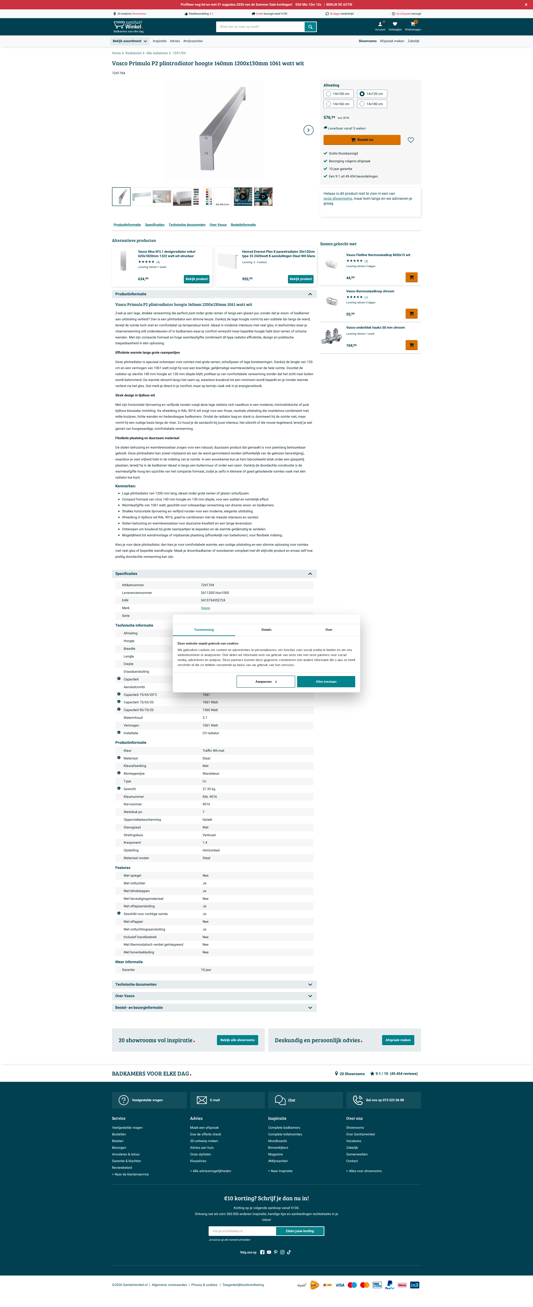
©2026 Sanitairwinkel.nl (130, 1284)
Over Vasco (218, 224)
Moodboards (277, 1141)
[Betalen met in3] (414, 1285)
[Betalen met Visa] (339, 1285)
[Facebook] (262, 1252)
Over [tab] (329, 629)
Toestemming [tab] (204, 629)
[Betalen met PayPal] (389, 1285)
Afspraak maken (392, 41)
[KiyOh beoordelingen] (302, 1285)
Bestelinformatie (243, 224)
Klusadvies (198, 1161)
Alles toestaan (326, 681)
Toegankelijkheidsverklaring (243, 1284)
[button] (411, 140)
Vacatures (353, 1141)
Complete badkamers (284, 1127)
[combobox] (261, 26)
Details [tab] (267, 629)
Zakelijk (413, 41)
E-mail (215, 1100)
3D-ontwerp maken (204, 1141)
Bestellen (119, 1134)
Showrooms (368, 41)
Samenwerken (357, 1154)
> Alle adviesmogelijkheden (210, 1171)
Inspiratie (160, 41)
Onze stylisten (200, 1154)
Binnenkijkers (278, 1147)
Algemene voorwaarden (169, 1284)
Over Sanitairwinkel (360, 1134)
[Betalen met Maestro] (352, 1285)
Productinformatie (127, 224)
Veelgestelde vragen (147, 1100)
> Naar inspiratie (280, 1171)
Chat (291, 1100)
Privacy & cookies (204, 1284)
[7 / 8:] (243, 196)
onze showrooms (338, 198)
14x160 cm (341, 104)
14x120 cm (374, 93)
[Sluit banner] (526, 4)
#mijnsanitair (193, 41)
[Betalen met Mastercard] (364, 1285)
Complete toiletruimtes (285, 1134)
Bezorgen (119, 1147)
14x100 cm (341, 93)
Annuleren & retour (126, 1154)
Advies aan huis (202, 1147)
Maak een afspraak (204, 1127)
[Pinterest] (275, 1252)
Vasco (205, 608)
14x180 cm (374, 104)
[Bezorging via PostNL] (314, 1285)
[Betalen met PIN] (377, 1285)
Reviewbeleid (122, 1167)
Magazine (275, 1154)
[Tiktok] (288, 1252)
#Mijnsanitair (278, 1161)
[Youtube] (268, 1252)
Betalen (117, 1141)
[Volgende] (309, 130)
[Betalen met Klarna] (402, 1285)
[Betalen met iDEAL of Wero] (327, 1285)
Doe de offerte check (205, 1134)
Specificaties (154, 224)
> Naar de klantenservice (130, 1174)
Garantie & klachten (126, 1161)
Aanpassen (263, 681)
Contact (352, 1161)
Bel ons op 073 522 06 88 (385, 1100)
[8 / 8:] (263, 196)
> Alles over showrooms (364, 1171)
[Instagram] (282, 1252)
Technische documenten (187, 224)
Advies (175, 41)
